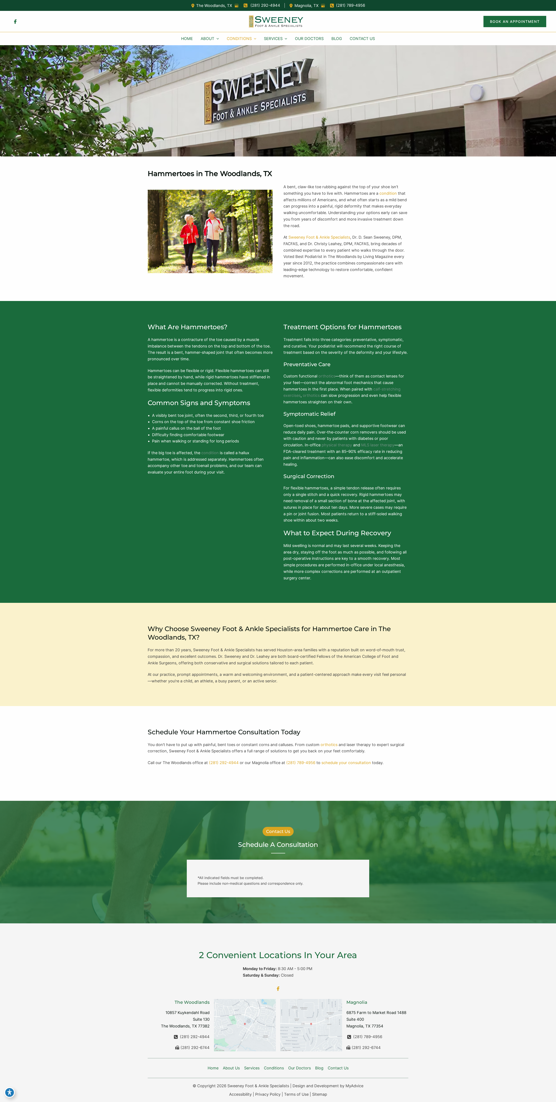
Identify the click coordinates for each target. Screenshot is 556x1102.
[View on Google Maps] (236, 6)
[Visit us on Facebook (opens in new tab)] (15, 21)
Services (252, 1068)
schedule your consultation (346, 762)
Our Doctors (299, 1068)
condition (388, 193)
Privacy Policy (268, 1094)
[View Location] (193, 5)
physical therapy (337, 445)
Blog (319, 1068)
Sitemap (319, 1094)
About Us (231, 1068)
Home (213, 1068)
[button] (514, 21)
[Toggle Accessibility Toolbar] (9, 1092)
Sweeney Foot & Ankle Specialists (319, 237)
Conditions (274, 1068)
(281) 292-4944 (224, 762)
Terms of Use (296, 1094)
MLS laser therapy (377, 445)
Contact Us (338, 1068)
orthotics (326, 376)
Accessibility (240, 1094)
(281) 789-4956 (300, 762)
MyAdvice (354, 1086)
